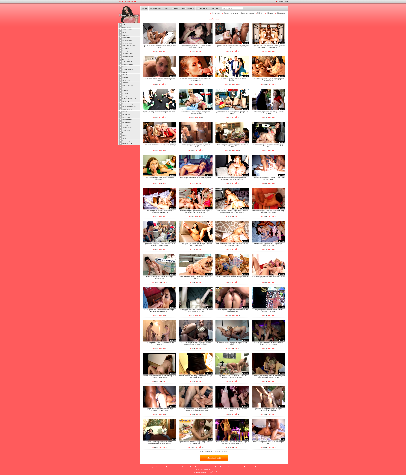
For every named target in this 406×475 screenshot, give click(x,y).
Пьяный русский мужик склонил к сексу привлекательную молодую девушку (159, 442)
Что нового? (216, 13)
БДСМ (124, 32)
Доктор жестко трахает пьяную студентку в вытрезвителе (159, 277)
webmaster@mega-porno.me (213, 471)
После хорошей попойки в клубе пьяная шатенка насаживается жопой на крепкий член (232, 211)
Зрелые (124, 67)
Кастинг (124, 75)
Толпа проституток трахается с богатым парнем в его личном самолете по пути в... (196, 211)
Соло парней (126, 125)
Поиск (240, 467)
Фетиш (124, 135)
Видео (144, 8)
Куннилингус (126, 80)
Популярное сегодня (231, 13)
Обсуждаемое (281, 13)
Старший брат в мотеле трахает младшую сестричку (232, 276)
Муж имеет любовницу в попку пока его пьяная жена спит (195, 277)
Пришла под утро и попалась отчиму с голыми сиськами (269, 112)
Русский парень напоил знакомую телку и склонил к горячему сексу (195, 442)
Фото (166, 8)
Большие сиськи (127, 40)
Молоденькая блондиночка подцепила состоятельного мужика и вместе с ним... (196, 409)
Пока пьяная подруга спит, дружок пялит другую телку (268, 145)
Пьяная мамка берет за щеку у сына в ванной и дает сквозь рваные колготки (195, 376)
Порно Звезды (202, 8)
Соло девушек (126, 122)
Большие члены (127, 43)
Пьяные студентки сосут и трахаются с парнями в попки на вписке (232, 310)
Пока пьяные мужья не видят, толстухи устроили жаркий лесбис (268, 79)
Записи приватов (127, 64)
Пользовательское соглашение (204, 467)
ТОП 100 (260, 13)
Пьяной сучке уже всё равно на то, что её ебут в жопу (268, 442)
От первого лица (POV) (129, 98)
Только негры (126, 130)
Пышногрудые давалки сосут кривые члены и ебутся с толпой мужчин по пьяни (196, 310)
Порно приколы (127, 109)
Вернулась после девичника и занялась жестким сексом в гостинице (195, 46)
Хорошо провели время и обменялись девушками (196, 177)
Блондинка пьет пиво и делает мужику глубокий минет (159, 79)
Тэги (191, 467)
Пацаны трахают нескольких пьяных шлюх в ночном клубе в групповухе (268, 343)
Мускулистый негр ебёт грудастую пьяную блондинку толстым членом (159, 409)
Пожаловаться (248, 467)
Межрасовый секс (127, 85)
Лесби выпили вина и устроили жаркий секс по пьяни (232, 343)
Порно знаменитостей (129, 106)
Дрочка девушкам (127, 56)
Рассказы (175, 8)
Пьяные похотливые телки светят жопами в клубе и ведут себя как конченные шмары (232, 442)
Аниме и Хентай (127, 30)
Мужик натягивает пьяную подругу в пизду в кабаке (232, 409)
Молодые (125, 90)
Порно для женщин (128, 104)
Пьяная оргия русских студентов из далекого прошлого (196, 145)
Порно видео (160, 467)
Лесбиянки (125, 82)
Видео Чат (215, 8)
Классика (125, 77)
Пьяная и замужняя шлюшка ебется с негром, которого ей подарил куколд (159, 211)
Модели (177, 467)
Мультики (125, 93)
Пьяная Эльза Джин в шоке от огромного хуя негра (159, 145)
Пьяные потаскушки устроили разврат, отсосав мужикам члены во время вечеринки (196, 343)
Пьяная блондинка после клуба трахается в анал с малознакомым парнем (232, 244)
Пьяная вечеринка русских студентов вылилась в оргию (232, 145)
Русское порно (126, 117)
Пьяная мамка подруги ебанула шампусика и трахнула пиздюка (195, 112)
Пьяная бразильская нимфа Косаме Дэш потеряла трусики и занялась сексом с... (159, 310)
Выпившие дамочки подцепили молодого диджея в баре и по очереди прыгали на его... (268, 376)
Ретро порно (126, 114)
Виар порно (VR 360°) (129, 45)
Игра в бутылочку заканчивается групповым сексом (159, 112)
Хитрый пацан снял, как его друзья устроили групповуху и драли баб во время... (232, 376)
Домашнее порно (127, 53)
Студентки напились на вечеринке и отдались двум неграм (232, 46)
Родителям (169, 467)
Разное (124, 112)
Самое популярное (247, 13)
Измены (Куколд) (127, 69)
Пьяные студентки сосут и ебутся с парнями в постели (159, 343)
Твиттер (257, 467)
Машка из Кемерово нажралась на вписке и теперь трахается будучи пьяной (268, 211)
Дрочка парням (127, 59)
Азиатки (124, 24)
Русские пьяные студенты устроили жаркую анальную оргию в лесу (269, 409)
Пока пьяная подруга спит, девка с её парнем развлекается (159, 178)
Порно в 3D (125, 101)
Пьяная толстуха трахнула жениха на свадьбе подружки (232, 79)
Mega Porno (201, 469)
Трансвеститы (126, 133)
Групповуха (125, 51)
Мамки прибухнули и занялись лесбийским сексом (268, 276)
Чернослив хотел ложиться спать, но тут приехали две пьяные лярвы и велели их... (268, 46)
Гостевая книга (232, 467)
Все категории (126, 141)
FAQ (216, 467)
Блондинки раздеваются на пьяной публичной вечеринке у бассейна (268, 310)
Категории (185, 467)
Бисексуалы (126, 38)
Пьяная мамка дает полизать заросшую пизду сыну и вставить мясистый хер (159, 376)
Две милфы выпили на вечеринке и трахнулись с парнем (232, 112)
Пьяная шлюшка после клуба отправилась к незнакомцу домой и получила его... (232, 178)
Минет (124, 88)
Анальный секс (126, 27)
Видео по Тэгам (127, 143)
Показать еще (214, 458)
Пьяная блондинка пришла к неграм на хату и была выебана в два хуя (268, 178)
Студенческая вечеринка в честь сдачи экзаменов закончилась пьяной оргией (159, 244)
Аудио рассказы (188, 8)
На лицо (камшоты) (128, 96)
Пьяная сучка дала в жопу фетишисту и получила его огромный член (196, 244)
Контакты (222, 467)
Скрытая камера (127, 119)
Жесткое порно (127, 61)
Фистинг (124, 138)
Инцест (124, 72)
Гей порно (125, 48)
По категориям (155, 8)
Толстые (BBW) (127, 127)
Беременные (126, 35)
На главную (151, 467)
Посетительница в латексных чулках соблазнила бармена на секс (195, 79)
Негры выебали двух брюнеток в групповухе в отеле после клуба (268, 244)
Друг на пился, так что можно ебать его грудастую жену (159, 46)
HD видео (270, 13)
